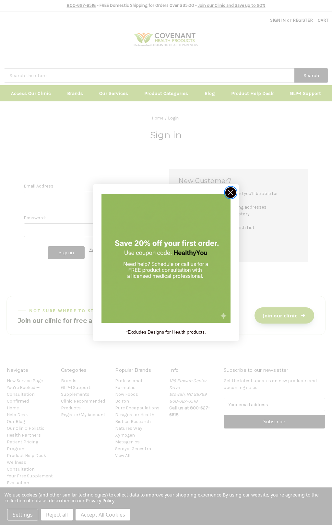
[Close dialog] (230, 192)
